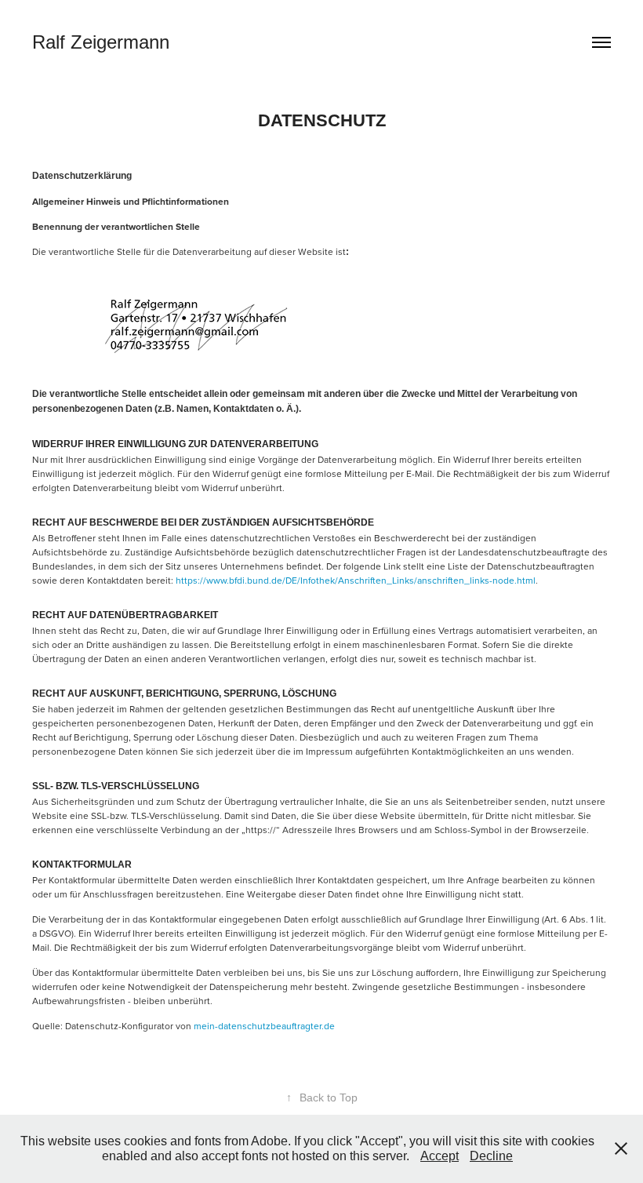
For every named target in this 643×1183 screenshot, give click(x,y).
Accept (439, 1156)
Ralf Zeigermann (100, 42)
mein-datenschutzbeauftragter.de (264, 1025)
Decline (491, 1156)
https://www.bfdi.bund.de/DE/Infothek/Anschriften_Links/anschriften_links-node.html (356, 580)
